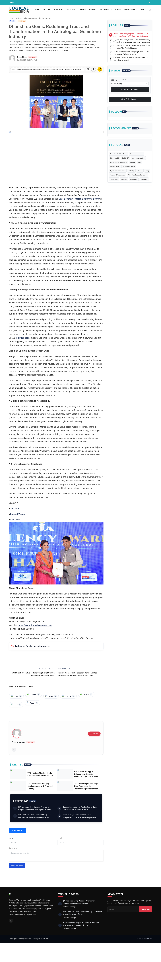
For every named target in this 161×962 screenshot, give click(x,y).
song (147, 171)
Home (37, 10)
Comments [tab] (17, 830)
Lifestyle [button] (71, 10)
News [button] (82, 10)
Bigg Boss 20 (114, 158)
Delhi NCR (125, 158)
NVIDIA (132, 162)
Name (11, 838)
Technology (114, 179)
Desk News (18, 742)
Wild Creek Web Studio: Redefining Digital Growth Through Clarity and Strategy (33, 674)
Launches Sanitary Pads (118, 162)
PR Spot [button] (103, 10)
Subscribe (146, 909)
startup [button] (115, 10)
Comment (13, 848)
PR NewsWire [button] (129, 10)
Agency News (114, 166)
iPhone (140, 171)
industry (131, 171)
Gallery (46, 10)
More (142, 10)
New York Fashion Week (118, 154)
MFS (139, 162)
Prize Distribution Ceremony (137, 175)
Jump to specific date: (119, 80)
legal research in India (117, 171)
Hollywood (133, 179)
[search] (150, 10)
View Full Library (129, 99)
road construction (138, 158)
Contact (11, 2)
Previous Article (48, 669)
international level (129, 166)
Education (144, 179)
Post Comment (17, 866)
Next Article (62, 669)
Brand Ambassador (136, 154)
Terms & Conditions (144, 939)
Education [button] (57, 10)
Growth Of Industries (117, 175)
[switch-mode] (150, 2)
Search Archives (129, 89)
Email (60, 838)
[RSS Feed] (14, 750)
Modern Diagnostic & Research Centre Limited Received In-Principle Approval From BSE (77, 674)
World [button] (92, 10)
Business (19, 18)
